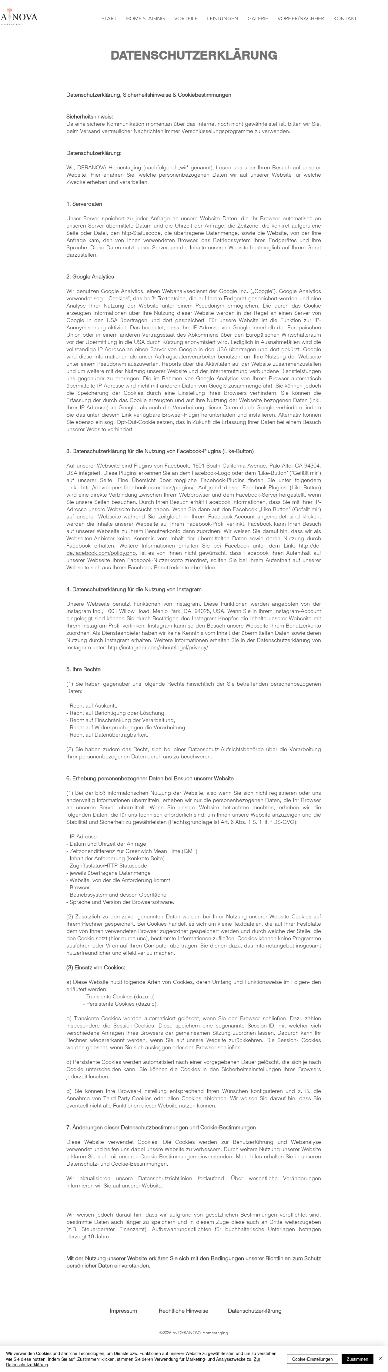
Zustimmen (357, 1359)
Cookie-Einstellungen (312, 1359)
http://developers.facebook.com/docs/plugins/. (138, 487)
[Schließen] (380, 1358)
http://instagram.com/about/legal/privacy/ (158, 647)
